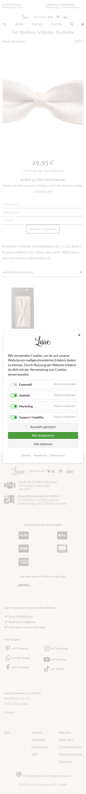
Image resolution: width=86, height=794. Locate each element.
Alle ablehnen (43, 444)
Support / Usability (31, 417)
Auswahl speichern (43, 426)
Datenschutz (57, 455)
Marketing (26, 406)
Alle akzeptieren (43, 435)
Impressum (40, 455)
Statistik (24, 395)
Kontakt (26, 455)
